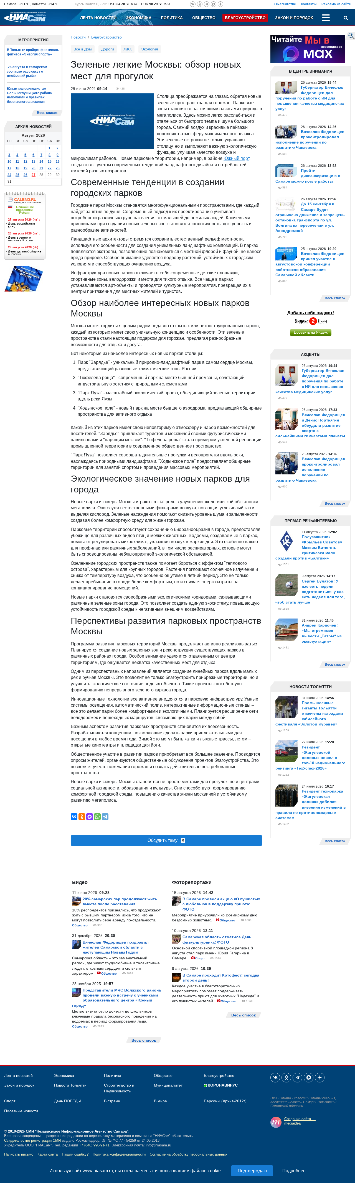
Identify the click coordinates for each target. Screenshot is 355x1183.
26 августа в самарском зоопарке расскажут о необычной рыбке (27, 71)
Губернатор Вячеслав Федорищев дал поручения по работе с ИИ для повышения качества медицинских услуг (309, 98)
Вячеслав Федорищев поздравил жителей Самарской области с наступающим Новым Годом (116, 947)
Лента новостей (98, 18)
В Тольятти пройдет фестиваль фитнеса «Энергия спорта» (33, 52)
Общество (203, 18)
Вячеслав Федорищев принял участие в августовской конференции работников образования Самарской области (309, 264)
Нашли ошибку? (75, 1154)
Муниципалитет (168, 1085)
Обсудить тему (166, 840)
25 (17, 175)
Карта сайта (47, 1154)
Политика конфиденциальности (119, 1154)
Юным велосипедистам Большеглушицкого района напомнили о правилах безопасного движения (29, 95)
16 (58, 161)
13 (34, 161)
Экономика (138, 18)
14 (41, 161)
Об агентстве (285, 4)
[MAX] (89, 816)
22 (50, 168)
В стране (112, 1101)
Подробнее (294, 1170)
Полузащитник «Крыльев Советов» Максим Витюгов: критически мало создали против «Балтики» (308, 547)
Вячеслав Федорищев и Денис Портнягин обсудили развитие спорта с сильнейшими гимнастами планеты (310, 425)
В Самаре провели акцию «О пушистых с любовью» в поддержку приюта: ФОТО (221, 904)
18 (17, 168)
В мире (160, 1101)
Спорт (200, 958)
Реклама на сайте (336, 4)
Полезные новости (21, 1111)
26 (25, 175)
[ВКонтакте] (74, 816)
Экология (149, 49)
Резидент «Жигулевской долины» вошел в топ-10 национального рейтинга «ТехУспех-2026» (310, 758)
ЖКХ (127, 49)
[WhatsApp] (97, 816)
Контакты (308, 4)
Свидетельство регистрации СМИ (32, 1140)
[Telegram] (105, 816)
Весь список (47, 113)
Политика (172, 18)
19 (25, 168)
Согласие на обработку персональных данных (188, 1154)
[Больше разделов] (326, 18)
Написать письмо (18, 1154)
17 (9, 168)
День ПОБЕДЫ (67, 1101)
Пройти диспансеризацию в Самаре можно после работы (307, 175)
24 (9, 175)
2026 (40, 135)
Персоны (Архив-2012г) (225, 1101)
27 (34, 175)
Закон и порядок (294, 18)
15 (50, 161)
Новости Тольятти (70, 1085)
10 (9, 161)
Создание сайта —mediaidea (300, 1121)
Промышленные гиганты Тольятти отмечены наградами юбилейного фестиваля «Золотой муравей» (309, 713)
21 (41, 168)
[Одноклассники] (81, 816)
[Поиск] (346, 18)
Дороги (107, 49)
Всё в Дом (82, 49)
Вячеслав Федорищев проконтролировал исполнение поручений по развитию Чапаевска (310, 469)
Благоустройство (245, 18)
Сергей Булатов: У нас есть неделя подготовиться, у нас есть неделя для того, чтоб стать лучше (310, 592)
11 (17, 161)
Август (28, 135)
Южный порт (236, 158)
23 (58, 168)
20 (34, 168)
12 (25, 161)
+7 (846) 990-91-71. (94, 1145)
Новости (78, 37)
